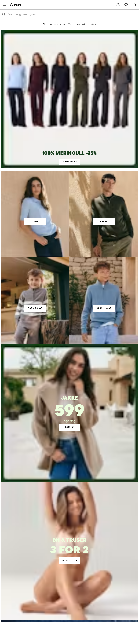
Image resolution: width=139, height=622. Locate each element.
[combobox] (72, 14)
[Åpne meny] (4, 5)
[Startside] (15, 4)
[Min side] (118, 5)
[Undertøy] (69, 542)
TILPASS (67, 338)
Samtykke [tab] (25, 281)
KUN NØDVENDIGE (26, 338)
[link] (118, 5)
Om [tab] (114, 281)
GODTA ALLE (112, 338)
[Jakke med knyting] (69, 403)
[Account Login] (66, 27)
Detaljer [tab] (69, 281)
